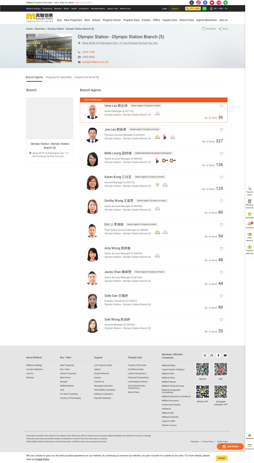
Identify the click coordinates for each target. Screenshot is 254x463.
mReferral (166, 409)
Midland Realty (168, 365)
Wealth (74, 9)
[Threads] (204, 355)
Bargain (63, 381)
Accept (221, 458)
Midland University (170, 417)
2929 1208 (88, 52)
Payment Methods (102, 398)
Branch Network (101, 373)
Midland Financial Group (173, 386)
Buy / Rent (65, 369)
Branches (40, 28)
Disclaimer (195, 442)
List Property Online (103, 365)
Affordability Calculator (104, 390)
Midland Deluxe (67, 386)
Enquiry (97, 377)
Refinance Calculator (103, 394)
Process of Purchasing (70, 398)
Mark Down (65, 377)
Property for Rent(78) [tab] (87, 77)
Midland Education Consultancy (176, 396)
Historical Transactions (138, 377)
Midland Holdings (33, 9)
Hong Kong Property (171, 404)
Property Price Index (137, 365)
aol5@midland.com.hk (95, 61)
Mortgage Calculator (103, 386)
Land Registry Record (137, 381)
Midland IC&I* (168, 373)
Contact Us (99, 381)
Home (29, 28)
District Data (133, 392)
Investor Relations (34, 369)
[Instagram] (211, 355)
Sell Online (232, 446)
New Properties (67, 365)
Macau (66, 9)
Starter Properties (68, 373)
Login (164, 8)
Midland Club (125, 9)
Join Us (29, 373)
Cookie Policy (42, 459)
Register (175, 8)
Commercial (47, 9)
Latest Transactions (137, 373)
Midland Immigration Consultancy (171, 391)
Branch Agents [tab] (34, 77)
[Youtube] (225, 355)
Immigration (84, 9)
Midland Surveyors (170, 400)
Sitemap (30, 377)
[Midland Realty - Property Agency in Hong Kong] (39, 17)
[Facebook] (218, 355)
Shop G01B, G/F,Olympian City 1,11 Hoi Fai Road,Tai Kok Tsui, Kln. (120, 43)
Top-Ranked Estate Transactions (136, 387)
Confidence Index (136, 369)
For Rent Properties (69, 394)
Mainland (58, 9)
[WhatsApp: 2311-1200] (204, 8)
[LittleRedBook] (221, 369)
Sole (62, 390)
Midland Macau (169, 382)
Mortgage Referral (98, 9)
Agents (97, 369)
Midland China (168, 377)
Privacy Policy (208, 442)
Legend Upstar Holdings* (173, 369)
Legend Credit (112, 9)
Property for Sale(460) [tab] (59, 77)
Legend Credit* (168, 421)
